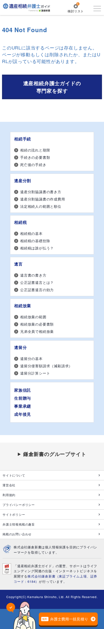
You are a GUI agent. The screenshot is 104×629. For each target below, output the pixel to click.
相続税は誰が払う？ (37, 247)
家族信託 (22, 390)
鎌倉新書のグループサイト (54, 453)
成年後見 (22, 414)
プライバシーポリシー (19, 504)
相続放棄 (22, 305)
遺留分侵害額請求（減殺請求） (46, 365)
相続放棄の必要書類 (37, 324)
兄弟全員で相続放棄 (37, 331)
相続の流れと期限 (35, 149)
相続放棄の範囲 (33, 316)
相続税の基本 (31, 233)
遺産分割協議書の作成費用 (42, 198)
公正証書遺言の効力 (37, 289)
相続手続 (22, 139)
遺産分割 (22, 180)
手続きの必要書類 (35, 157)
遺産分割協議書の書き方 (40, 191)
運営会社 (9, 485)
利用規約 (9, 495)
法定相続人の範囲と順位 (40, 206)
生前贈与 (22, 398)
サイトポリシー (14, 514)
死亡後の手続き (33, 164)
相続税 (20, 222)
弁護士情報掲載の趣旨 (19, 524)
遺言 (18, 264)
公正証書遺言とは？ (37, 282)
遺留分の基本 (31, 358)
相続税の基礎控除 (35, 240)
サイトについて (14, 475)
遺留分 (20, 347)
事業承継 (22, 406)
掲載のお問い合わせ (17, 534)
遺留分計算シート (35, 373)
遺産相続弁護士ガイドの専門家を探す (52, 86)
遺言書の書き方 (33, 275)
